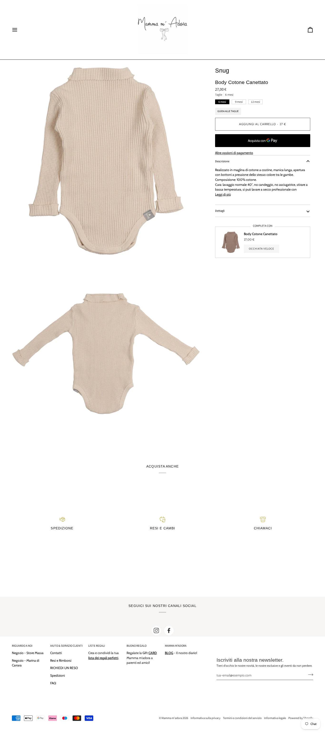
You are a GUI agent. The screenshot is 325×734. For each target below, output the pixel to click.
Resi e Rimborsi (60, 660)
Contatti (56, 653)
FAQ (53, 683)
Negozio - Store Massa (28, 653)
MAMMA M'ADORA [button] (176, 646)
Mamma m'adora (172, 718)
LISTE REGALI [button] (96, 646)
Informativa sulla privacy (206, 718)
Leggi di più (223, 194)
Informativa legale (275, 718)
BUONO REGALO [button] (137, 646)
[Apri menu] (19, 29)
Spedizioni (57, 675)
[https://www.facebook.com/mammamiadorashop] (169, 630)
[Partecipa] (309, 674)
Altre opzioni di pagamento (234, 153)
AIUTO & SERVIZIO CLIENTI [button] (66, 646)
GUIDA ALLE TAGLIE (228, 111)
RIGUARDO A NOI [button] (22, 646)
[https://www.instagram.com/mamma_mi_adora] (156, 630)
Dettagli (220, 211)
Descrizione (222, 161)
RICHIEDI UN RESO (64, 668)
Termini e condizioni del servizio (242, 718)
